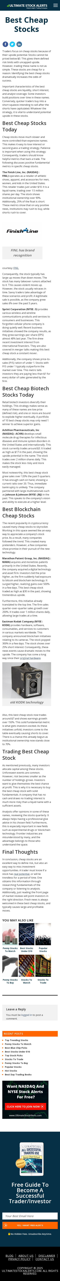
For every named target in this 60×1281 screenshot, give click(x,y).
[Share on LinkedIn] (19, 44)
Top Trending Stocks (16, 1040)
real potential (21, 874)
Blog (9, 1256)
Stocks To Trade (14, 1059)
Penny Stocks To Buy (16, 1063)
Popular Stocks (13, 1067)
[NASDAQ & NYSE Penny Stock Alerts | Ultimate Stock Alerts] (27, 7)
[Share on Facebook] (5, 44)
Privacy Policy (19, 1259)
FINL (16, 268)
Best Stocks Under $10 (17, 1052)
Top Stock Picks (14, 1055)
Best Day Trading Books (18, 1075)
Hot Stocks (11, 1071)
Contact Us (45, 1259)
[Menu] (55, 5)
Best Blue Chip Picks (16, 1048)
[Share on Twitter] (12, 44)
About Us (25, 1256)
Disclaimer (46, 1256)
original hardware (30, 658)
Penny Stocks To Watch (18, 1044)
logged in (26, 1015)
